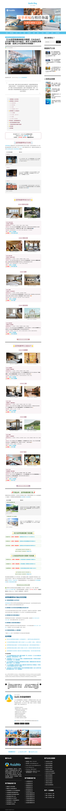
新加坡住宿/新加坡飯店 (50, 771)
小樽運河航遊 (16, 114)
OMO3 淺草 (12, 106)
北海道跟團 (27, 497)
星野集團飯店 (8, 145)
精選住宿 (23, 37)
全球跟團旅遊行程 (29, 781)
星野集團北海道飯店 (8, 676)
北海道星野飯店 (16, 149)
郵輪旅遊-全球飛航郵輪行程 (11, 788)
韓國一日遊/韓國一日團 (50, 795)
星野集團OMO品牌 (25, 675)
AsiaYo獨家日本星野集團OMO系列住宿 (11, 674)
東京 (20, 37)
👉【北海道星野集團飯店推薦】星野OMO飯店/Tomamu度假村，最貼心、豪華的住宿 (23, 642)
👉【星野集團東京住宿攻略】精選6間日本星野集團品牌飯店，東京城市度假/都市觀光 (23, 650)
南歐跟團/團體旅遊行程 (30, 794)
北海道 (6, 37)
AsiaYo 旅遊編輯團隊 (10, 47)
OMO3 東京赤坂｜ (13, 108)
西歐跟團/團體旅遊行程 (30, 793)
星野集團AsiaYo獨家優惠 (18, 675)
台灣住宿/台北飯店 (49, 761)
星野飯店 (35, 676)
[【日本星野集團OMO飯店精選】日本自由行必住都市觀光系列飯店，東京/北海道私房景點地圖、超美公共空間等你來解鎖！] (23, 62)
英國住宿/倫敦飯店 (49, 782)
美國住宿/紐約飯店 (49, 777)
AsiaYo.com (33, 752)
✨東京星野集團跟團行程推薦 (14, 122)
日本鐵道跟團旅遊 (11, 582)
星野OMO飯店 (13, 675)
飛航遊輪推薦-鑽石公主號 (11, 796)
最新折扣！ (13, 752)
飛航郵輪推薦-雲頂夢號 (10, 804)
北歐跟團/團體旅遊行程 (30, 798)
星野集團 (16, 37)
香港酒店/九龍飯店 (49, 769)
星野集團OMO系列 (30, 675)
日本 (13, 37)
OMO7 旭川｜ (12, 118)
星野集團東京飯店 (18, 676)
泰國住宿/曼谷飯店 (49, 767)
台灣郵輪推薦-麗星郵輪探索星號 (12, 792)
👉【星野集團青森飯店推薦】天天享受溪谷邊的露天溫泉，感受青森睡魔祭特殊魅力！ (23, 645)
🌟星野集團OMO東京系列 (13, 101)
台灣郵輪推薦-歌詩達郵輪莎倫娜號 (12, 794)
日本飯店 (9, 675)
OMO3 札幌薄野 (14, 378)
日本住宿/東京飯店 (49, 763)
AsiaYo (20, 147)
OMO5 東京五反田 (14, 233)
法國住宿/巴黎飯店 (49, 780)
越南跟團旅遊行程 (29, 789)
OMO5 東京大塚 (12, 105)
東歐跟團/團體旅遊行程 (30, 796)
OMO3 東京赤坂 (14, 333)
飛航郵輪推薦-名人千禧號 (11, 802)
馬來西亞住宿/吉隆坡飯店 (50, 773)
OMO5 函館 (12, 116)
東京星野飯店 (9, 149)
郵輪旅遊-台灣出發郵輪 (10, 786)
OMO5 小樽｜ (12, 114)
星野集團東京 (13, 676)
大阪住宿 (10, 580)
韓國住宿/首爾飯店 (49, 765)
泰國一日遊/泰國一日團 (50, 797)
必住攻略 (10, 37)
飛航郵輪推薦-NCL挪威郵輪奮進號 (12, 800)
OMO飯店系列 (32, 674)
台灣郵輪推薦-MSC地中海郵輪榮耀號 (13, 790)
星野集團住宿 (35, 675)
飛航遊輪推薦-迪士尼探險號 (11, 798)
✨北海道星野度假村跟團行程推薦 (15, 124)
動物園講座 (16, 118)
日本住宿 (35, 674)
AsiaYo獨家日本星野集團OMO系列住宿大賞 (23, 674)
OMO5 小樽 (36, 625)
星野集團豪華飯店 (27, 676)
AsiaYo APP (23, 752)
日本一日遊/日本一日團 (50, 793)
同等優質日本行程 (29, 551)
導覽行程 (17, 108)
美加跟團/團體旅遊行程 (30, 802)
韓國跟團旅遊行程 (29, 785)
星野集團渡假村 (23, 676)
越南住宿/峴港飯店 (49, 775)
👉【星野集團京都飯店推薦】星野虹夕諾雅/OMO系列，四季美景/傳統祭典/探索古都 (22, 648)
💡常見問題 (11, 126)
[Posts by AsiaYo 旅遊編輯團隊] (5, 47)
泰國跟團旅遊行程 (29, 787)
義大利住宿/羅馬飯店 (49, 784)
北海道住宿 (15, 580)
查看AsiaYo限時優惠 (12, 231)
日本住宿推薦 (38, 674)
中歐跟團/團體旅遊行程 (30, 800)
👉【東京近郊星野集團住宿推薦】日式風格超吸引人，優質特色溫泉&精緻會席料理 (22, 639)
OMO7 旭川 (13, 480)
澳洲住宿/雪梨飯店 (49, 778)
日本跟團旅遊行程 (29, 783)
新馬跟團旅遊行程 (29, 791)
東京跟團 (22, 497)
